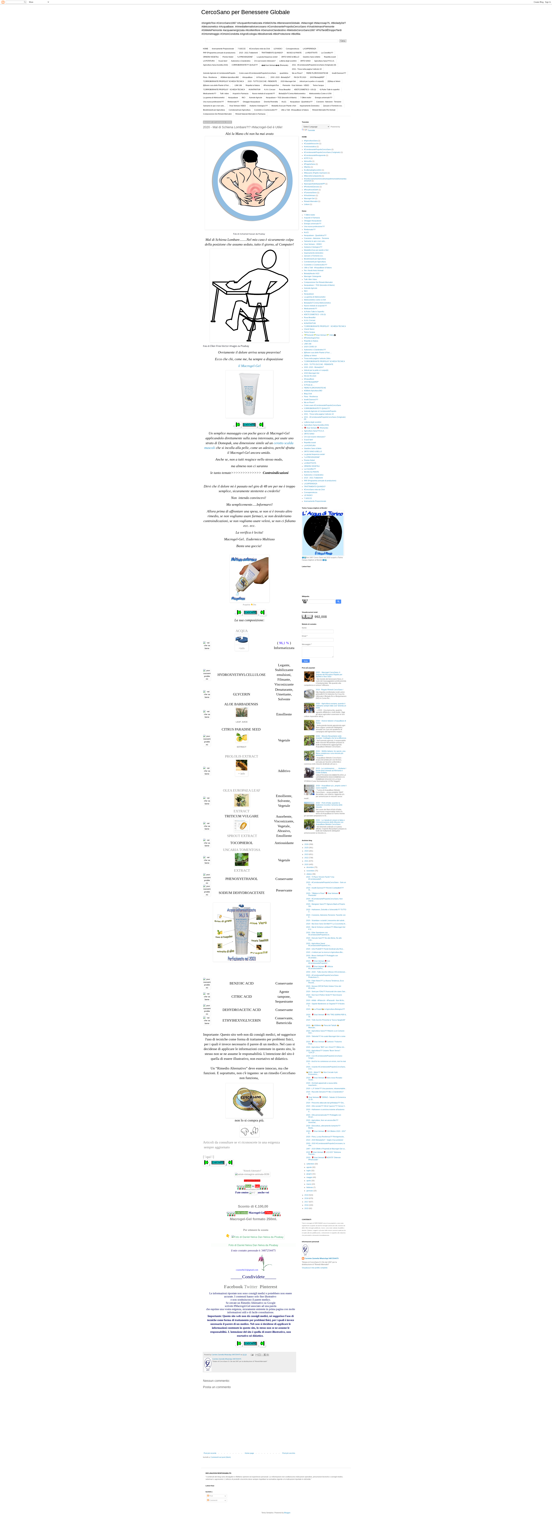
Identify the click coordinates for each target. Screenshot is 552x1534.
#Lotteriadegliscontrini (312, 170)
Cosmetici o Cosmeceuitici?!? (265, 110)
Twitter (250, 1286)
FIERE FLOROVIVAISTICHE (317, 73)
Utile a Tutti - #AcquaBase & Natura (295, 110)
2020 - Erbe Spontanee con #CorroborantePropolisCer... (318, 934)
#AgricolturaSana (311, 141)
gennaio (309, 1191)
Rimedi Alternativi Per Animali (323, 110)
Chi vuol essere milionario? (265, 61)
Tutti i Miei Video (310, 279)
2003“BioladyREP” (317, 77)
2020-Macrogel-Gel (288, 81)
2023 (306, 854)
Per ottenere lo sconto (255, 1229)
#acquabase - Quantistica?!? (301, 102)
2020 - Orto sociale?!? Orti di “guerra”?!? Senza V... (326, 1106)
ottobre (309, 874)
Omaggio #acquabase (251, 102)
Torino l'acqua (318, 85)
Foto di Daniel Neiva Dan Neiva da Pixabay (253, 1245)
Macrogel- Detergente (312, 276)
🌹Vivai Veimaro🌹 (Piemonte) (316, 428)
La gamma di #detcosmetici (214, 98)
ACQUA (242, 631)
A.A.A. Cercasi (269, 90)
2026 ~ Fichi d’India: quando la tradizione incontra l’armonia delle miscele (329, 805)
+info (242, 648)
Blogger (287, 1513)
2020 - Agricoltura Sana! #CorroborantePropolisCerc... (318, 945)
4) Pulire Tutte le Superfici (314, 312)
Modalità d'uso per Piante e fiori (284, 106)
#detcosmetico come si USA (315, 300)
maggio (309, 1177)
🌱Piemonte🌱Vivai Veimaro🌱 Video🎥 (320, 335)
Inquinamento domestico (313, 253)
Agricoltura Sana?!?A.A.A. (324, 61)
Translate (311, 130)
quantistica (284, 73)
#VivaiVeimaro (309, 195)
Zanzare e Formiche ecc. (332, 106)
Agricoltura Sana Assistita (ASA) (215, 65)
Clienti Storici (309, 329)
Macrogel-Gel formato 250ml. (253, 1219)
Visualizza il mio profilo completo (314, 1268)
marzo (309, 1184)
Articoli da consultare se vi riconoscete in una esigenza (241, 1142)
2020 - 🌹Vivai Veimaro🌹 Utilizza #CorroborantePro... (319, 968)
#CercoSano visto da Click (259, 49)
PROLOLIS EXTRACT (241, 756)
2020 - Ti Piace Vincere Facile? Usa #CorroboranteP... (320, 878)
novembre (310, 871)
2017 (306, 1202)
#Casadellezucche (311, 144)
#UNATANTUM (254, 90)
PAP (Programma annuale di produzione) (219, 53)
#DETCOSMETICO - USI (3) (305, 90)
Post (211, 1496)
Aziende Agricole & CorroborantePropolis (219, 73)
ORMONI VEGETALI (211, 57)
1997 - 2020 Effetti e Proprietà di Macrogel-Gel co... (326, 1149)
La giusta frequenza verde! (267, 57)
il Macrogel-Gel (249, 366)
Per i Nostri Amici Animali (313, 271)
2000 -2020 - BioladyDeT (280, 77)
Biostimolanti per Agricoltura (214, 110)
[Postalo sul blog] (259, 1354)
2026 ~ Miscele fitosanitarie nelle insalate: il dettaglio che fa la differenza (331, 737)
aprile (308, 1181)
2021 (306, 861)
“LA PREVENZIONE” (245, 57)
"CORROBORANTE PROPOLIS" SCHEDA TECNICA (223, 81)
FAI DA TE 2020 (300, 77)
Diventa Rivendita (271, 102)
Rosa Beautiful (285, 90)
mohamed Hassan (247, 234)
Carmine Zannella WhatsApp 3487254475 (322, 1258)
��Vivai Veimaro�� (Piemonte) (274, 65)
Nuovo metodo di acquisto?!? (263, 94)
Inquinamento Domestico (309, 106)
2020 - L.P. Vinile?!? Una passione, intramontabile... (326, 1089)
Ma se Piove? (297, 73)
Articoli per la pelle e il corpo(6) (312, 81)
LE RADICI (278, 49)
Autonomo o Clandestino (240, 61)
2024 (306, 851)
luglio (308, 1171)
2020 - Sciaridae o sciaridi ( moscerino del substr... (325, 921)
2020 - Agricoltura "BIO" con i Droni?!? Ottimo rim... (325, 1047)
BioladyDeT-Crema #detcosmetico (292, 94)
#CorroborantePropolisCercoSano (317, 149)
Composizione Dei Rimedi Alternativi (217, 114)
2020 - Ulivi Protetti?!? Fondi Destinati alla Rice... (325, 949)
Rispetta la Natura (253, 85)
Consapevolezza (292, 49)
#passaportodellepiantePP (314, 184)
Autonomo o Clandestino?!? (315, 350)
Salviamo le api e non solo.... (214, 106)
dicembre (310, 867)
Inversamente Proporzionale (223, 49)
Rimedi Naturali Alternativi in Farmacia (250, 114)
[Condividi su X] (262, 1354)
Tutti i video (224, 94)
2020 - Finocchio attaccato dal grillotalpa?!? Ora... (325, 1103)
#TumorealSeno (310, 193)
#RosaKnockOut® (311, 190)
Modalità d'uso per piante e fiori (316, 250)
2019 (306, 1195)
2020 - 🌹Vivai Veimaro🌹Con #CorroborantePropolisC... (318, 962)
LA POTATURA (209, 61)
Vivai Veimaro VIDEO (237, 106)
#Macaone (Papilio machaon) (315, 173)
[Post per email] (252, 1354)
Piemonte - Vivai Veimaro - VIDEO (296, 85)
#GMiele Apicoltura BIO (230, 77)
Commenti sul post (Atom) (221, 1457)
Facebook (233, 1286)
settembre (310, 1164)
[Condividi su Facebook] (264, 1354)
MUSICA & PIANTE (294, 53)
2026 (306, 844)
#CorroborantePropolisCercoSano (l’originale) (322, 152)
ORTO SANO (305, 61)
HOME (205, 49)
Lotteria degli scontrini (288, 61)
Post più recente (210, 1453)
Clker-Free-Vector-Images (223, 346)
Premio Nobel (228, 57)
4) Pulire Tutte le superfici (330, 90)
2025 (306, 848)
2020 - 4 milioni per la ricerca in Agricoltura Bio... (325, 952)
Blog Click (308, 394)
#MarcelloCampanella (312, 176)
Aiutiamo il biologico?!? (259, 106)
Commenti (213, 1500)
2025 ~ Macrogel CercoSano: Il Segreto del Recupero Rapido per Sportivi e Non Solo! (329, 674)
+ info (241, 773)
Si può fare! (222, 61)
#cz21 (284, 102)
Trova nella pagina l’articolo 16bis (317, 358)
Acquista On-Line (252, 1180)
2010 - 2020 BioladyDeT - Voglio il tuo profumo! (324, 1140)
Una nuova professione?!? (213, 102)
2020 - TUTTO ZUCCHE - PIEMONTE (262, 81)
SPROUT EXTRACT (241, 836)
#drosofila (308, 161)
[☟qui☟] (208, 1157)
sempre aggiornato (216, 1147)
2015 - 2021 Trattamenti (248, 53)
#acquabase (233, 98)
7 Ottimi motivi (305, 98)
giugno (309, 1174)
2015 (306, 1208)
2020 (306, 864)
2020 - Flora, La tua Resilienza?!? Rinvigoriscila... (325, 1137)
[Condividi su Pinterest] (267, 1354)
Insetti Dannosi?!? (339, 73)
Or (254, 605)
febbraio (309, 1187)
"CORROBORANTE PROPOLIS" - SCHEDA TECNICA (224, 90)
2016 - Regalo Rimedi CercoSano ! (329, 690)
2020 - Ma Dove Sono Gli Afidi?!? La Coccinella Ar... (326, 924)
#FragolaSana (309, 164)
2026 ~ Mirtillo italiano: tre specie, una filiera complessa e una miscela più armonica (330, 753)
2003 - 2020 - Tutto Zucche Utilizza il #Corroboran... (326, 972)
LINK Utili (238, 85)
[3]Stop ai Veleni (334, 81)
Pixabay (261, 234)
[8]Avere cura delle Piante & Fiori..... (217, 85)
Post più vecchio (288, 1453)
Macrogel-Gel (309, 198)
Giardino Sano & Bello (311, 57)
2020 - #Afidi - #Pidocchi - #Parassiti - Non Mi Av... (325, 1000)
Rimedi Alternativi (311, 201)
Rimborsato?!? (233, 102)
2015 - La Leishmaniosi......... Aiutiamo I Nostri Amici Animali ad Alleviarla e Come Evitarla (331, 770)
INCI (243, 98)
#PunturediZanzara (311, 187)
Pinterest (268, 1286)
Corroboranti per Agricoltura (239, 110)
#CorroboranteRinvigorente (315, 155)
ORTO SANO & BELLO (290, 57)
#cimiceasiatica (310, 147)
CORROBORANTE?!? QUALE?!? (245, 65)
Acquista (248, 605)
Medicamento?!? (209, 94)
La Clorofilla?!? (327, 53)
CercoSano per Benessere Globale (245, 12)
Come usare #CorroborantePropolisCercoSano (257, 73)
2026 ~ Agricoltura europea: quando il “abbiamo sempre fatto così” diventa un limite (331, 706)
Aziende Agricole (255, 98)
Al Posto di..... (261, 77)
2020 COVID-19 (310, 347)
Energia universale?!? (323, 98)
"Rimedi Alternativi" (252, 1170)
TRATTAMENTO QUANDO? (272, 53)
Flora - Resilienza (210, 77)
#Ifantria (307, 167)
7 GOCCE (242, 49)
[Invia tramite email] (256, 1354)
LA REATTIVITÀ (311, 53)
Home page (249, 1453)
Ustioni (306, 204)
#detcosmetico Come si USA (320, 94)
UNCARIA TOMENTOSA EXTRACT (241, 860)
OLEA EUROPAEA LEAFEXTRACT (241, 801)
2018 (306, 1198)
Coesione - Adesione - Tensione (328, 102)
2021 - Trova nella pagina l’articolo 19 (307, 69)
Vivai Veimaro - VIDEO (313, 244)
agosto (309, 1167)
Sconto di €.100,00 (253, 1206)
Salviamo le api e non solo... (315, 241)
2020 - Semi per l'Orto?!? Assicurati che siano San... (326, 992)
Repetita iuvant (330, 57)
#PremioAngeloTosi (271, 85)
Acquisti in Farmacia (240, 94)
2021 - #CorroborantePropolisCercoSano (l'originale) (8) (314, 65)
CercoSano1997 (252, 1189)
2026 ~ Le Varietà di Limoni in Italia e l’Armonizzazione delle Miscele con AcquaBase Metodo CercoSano (330, 822)
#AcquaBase (248, 77)
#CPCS (307, 158)
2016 (306, 1205)
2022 (306, 858)
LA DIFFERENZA (309, 49)
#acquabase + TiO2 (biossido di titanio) (281, 98)
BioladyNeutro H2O (311, 274)
